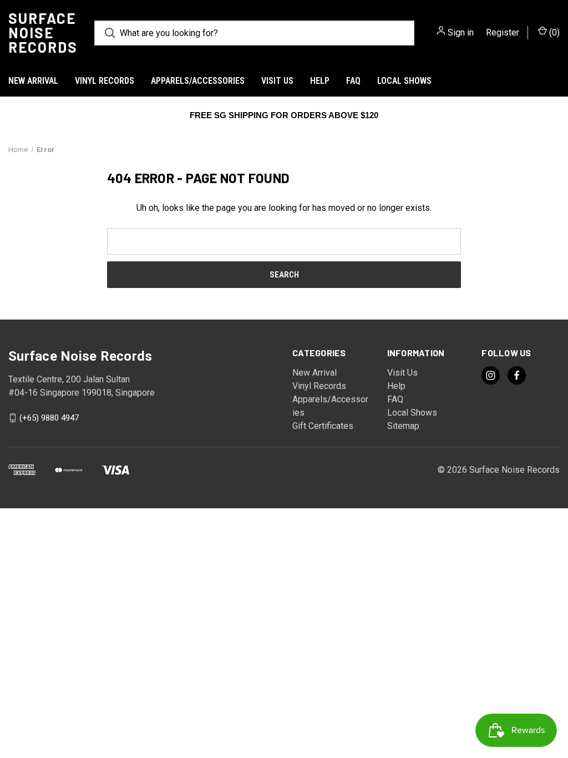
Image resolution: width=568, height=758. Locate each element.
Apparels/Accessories (198, 80)
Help (319, 80)
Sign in (461, 32)
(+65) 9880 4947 (49, 418)
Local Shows (404, 80)
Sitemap (403, 426)
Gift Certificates (322, 426)
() (553, 32)
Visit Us (277, 80)
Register (502, 32)
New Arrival (33, 80)
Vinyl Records (104, 80)
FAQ (353, 80)
